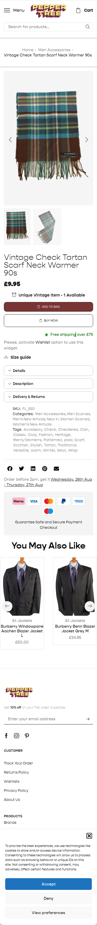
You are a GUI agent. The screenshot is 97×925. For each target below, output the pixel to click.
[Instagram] (16, 735)
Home (27, 49)
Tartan (50, 445)
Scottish (20, 445)
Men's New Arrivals (29, 419)
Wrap (73, 450)
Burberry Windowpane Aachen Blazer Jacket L (22, 631)
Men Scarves (78, 414)
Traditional (67, 445)
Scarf (79, 440)
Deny (48, 898)
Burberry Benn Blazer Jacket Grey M (75, 628)
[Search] (88, 27)
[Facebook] (6, 735)
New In (53, 419)
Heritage (62, 434)
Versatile (21, 450)
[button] (89, 835)
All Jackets (22, 620)
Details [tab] (19, 370)
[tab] (48, 370)
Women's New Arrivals (32, 424)
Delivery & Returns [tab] (29, 396)
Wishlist (42, 342)
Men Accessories (54, 49)
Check (50, 429)
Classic (19, 434)
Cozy (32, 434)
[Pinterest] (26, 735)
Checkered (68, 429)
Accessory (33, 429)
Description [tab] (23, 383)
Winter (49, 450)
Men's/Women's (27, 440)
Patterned (52, 440)
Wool (61, 450)
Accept (49, 884)
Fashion (46, 434)
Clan (84, 429)
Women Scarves (74, 419)
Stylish (36, 445)
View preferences (48, 912)
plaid (68, 440)
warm (36, 450)
